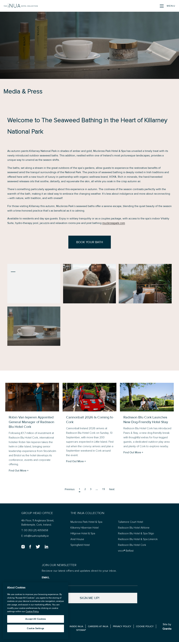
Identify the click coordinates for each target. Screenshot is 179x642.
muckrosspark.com (113, 223)
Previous (70, 489)
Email (46, 577)
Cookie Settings (35, 628)
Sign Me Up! (89, 598)
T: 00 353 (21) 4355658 (34, 530)
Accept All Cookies (35, 619)
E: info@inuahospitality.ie (35, 536)
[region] (35, 610)
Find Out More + (18, 470)
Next (111, 489)
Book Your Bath (89, 242)
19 (103, 489)
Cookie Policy (32, 611)
